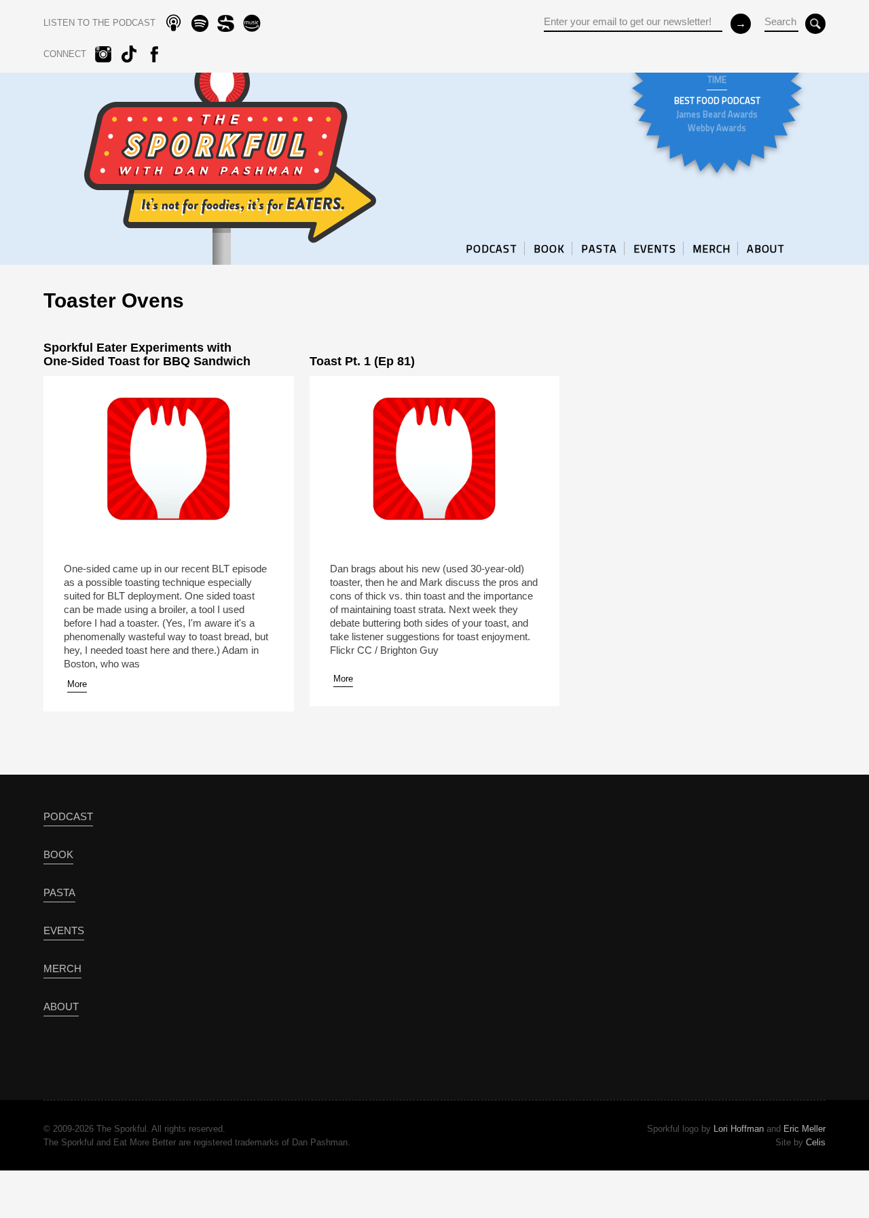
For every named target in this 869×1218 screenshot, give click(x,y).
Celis (816, 1142)
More (77, 684)
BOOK (549, 248)
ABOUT (766, 248)
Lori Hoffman (739, 1129)
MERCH (711, 248)
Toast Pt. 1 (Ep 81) (362, 361)
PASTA (599, 248)
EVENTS (654, 248)
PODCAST (491, 248)
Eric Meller (804, 1129)
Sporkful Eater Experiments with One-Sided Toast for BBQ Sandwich (147, 354)
